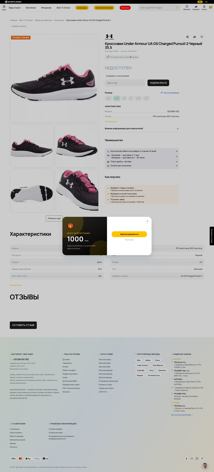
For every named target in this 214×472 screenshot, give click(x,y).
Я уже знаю (129, 240)
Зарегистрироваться (129, 234)
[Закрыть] (147, 221)
